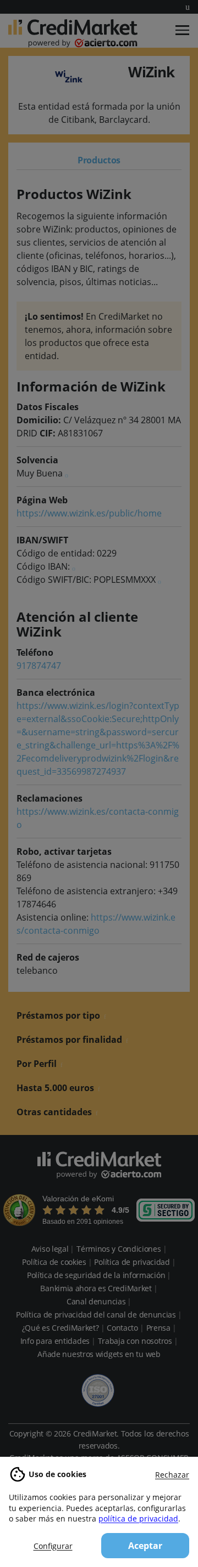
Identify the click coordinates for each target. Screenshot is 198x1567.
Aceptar (145, 1546)
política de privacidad (138, 1518)
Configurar (53, 1546)
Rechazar (172, 1474)
